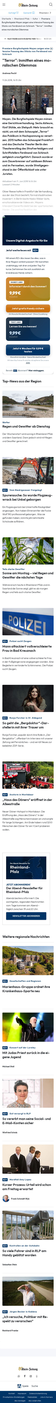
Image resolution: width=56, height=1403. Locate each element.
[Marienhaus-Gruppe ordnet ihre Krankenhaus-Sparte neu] (28, 960)
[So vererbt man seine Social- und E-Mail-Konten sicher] (28, 1093)
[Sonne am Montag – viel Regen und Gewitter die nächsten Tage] (28, 550)
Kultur (35, 18)
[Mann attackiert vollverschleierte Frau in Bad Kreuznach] (28, 621)
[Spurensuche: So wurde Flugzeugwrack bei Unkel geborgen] (28, 470)
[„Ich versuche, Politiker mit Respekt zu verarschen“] (28, 1290)
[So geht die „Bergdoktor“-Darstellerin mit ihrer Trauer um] (28, 698)
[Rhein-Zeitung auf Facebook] (24, 1376)
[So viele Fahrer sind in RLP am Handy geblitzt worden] (28, 1225)
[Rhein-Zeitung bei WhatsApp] (18, 1376)
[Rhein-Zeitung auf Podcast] (36, 1376)
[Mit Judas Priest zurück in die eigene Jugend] (28, 1026)
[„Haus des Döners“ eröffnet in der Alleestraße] (28, 774)
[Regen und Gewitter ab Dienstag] (28, 404)
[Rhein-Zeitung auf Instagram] (30, 1376)
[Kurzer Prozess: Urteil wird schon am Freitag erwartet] (28, 1159)
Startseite (6, 18)
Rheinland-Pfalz (21, 18)
